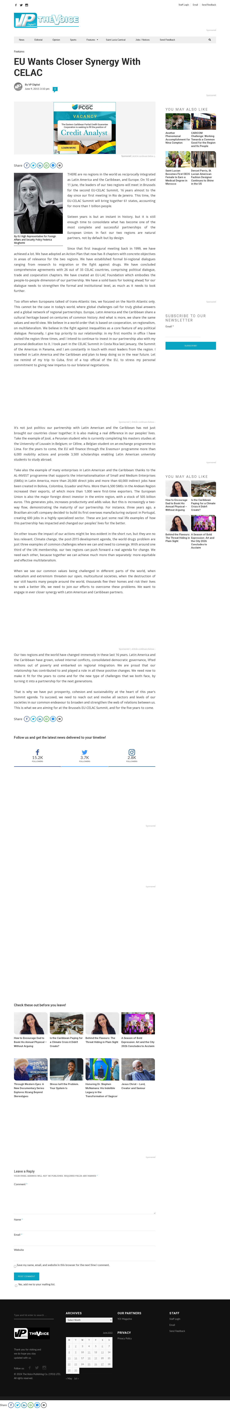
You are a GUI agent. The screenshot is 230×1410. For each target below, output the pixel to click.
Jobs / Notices (143, 40)
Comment (20, 1184)
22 (69, 1364)
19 (95, 1358)
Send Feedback (209, 5)
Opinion (56, 40)
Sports (73, 40)
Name (18, 1219)
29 (69, 1370)
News (21, 40)
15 (69, 1358)
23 (75, 1364)
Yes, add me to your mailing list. (36, 1284)
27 (102, 1364)
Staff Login (184, 5)
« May (69, 1379)
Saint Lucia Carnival (115, 40)
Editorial (38, 40)
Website (19, 1250)
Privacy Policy (125, 1338)
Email (195, 5)
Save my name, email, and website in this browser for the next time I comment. (63, 1265)
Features (91, 40)
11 (89, 1352)
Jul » (76, 1379)
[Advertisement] (156, 20)
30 (75, 1370)
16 (75, 1358)
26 (95, 1364)
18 (89, 1358)
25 (89, 1364)
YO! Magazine (125, 1319)
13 (102, 1352)
